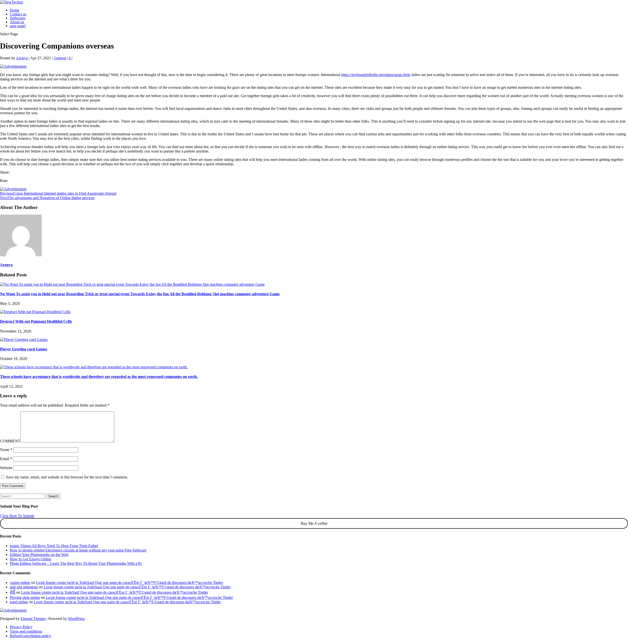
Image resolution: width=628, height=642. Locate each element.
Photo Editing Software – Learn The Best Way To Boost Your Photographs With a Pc (76, 563)
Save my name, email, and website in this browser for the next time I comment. (67, 477)
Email (6, 459)
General (60, 58)
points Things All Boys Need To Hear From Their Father (54, 546)
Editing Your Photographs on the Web (39, 554)
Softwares (17, 18)
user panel (18, 26)
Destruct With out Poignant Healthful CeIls (36, 321)
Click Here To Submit (17, 516)
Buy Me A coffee (314, 523)
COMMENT (10, 441)
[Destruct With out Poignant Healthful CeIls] (35, 312)
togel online (19, 602)
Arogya (22, 58)
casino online (20, 582)
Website (6, 468)
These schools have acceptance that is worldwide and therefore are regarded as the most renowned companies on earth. (99, 376)
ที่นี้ (12, 592)
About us (17, 22)
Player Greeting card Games (23, 349)
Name (6, 450)
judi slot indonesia (24, 587)
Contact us (18, 14)
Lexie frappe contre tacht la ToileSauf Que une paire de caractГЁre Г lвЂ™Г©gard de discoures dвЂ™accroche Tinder (129, 582)
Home (14, 10)
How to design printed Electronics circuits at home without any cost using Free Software (78, 550)
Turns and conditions (26, 631)
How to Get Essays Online (30, 559)
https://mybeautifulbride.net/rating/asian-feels (375, 75)
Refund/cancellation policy (30, 636)
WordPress (76, 618)
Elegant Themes (33, 618)
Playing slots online (25, 597)
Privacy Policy (21, 627)
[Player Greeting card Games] (24, 339)
